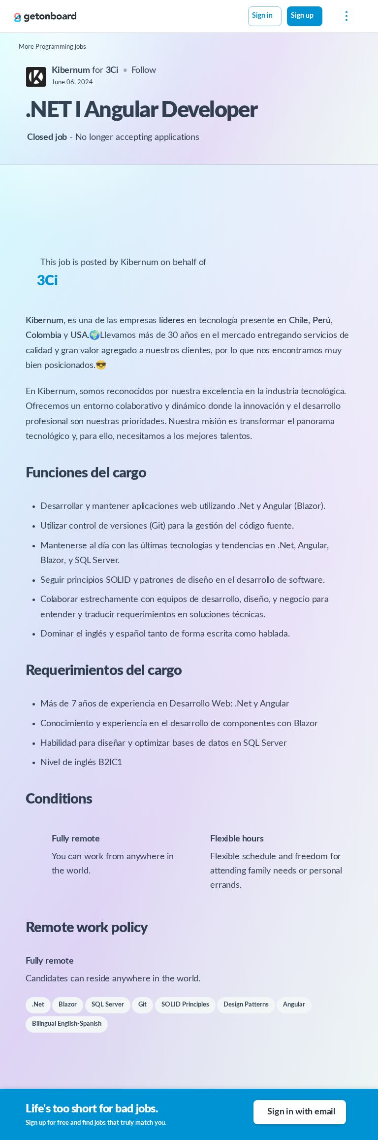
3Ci (47, 281)
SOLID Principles (185, 1005)
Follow (143, 70)
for (85, 70)
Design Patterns (246, 1005)
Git (142, 1005)
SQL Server (108, 1005)
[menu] (344, 16)
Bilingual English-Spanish (66, 1024)
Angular (294, 1005)
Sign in (262, 15)
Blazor (68, 1005)
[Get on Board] (45, 17)
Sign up (302, 15)
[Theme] (327, 17)
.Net (38, 1005)
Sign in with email (301, 1111)
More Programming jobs (52, 47)
